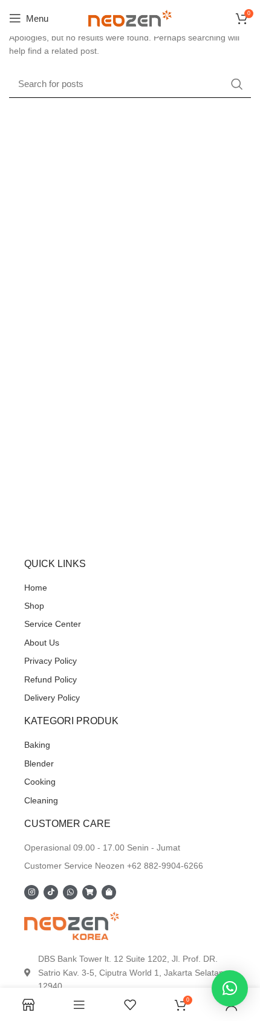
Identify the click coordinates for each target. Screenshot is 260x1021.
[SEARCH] (237, 84)
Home (35, 587)
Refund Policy (50, 679)
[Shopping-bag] (109, 892)
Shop (34, 606)
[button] (230, 988)
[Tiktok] (51, 892)
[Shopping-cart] (89, 892)
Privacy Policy (50, 661)
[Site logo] (130, 17)
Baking (37, 745)
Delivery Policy (52, 697)
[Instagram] (31, 892)
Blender (39, 763)
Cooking (40, 781)
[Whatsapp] (70, 892)
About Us (41, 642)
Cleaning (41, 800)
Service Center (52, 624)
